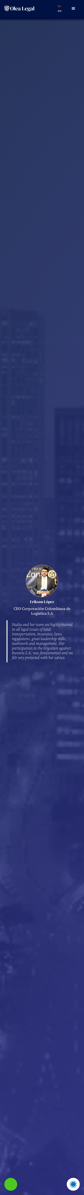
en (60, 11)
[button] (73, 8)
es (59, 6)
